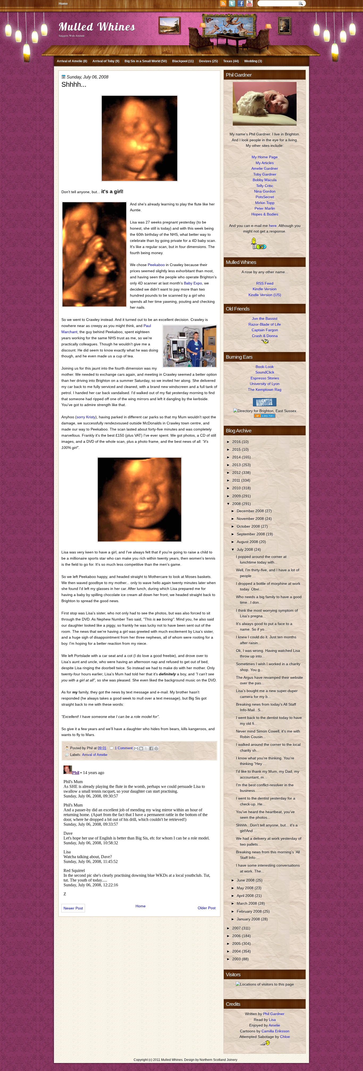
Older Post (207, 908)
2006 (237, 936)
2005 (237, 943)
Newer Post (73, 908)
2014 (237, 457)
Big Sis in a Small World (142, 61)
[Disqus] (139, 829)
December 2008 (251, 511)
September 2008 (251, 534)
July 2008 (245, 549)
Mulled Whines (97, 26)
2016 (237, 442)
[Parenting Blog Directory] (264, 416)
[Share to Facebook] (151, 748)
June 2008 (246, 880)
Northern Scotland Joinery (218, 1060)
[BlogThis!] (141, 748)
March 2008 (247, 903)
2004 (237, 951)
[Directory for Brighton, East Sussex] (264, 411)
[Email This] (136, 748)
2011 (236, 480)
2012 (237, 472)
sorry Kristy (86, 417)
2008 (237, 504)
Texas (227, 61)
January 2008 (249, 919)
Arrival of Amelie (69, 61)
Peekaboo (156, 265)
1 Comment (124, 748)
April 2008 (246, 896)
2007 (237, 928)
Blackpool (179, 61)
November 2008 (251, 518)
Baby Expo (193, 283)
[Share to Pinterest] (156, 748)
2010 (237, 488)
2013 (237, 465)
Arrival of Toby (103, 61)
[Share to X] (146, 748)
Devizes (205, 61)
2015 (237, 449)
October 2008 (249, 526)
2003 (237, 959)
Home (63, 4)
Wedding (250, 61)
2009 (237, 496)
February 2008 (250, 911)
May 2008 (246, 888)
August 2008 (248, 542)
